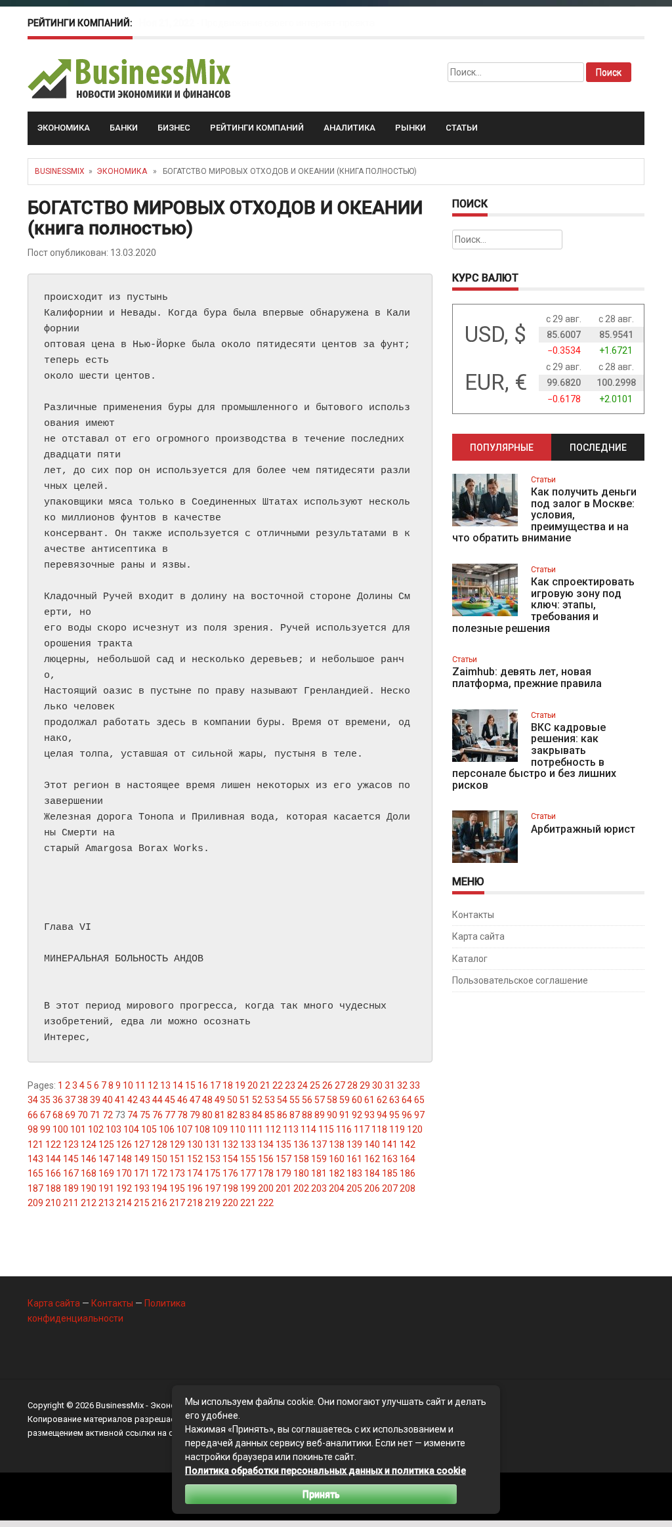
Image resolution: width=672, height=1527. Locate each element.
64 (407, 1100)
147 (106, 1159)
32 (402, 1085)
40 (107, 1100)
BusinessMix (60, 171)
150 (159, 1159)
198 (230, 1188)
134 (266, 1144)
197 (212, 1188)
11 (140, 1085)
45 (170, 1100)
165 (35, 1173)
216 (159, 1203)
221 (248, 1203)
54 (282, 1100)
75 (145, 1115)
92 (357, 1115)
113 (291, 1129)
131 (212, 1144)
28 (352, 1085)
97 (419, 1115)
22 (277, 1085)
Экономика (63, 128)
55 (294, 1100)
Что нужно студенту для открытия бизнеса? (296, 23)
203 (319, 1188)
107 (184, 1129)
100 (60, 1129)
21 (265, 1085)
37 (70, 1100)
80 (207, 1115)
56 (307, 1100)
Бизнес (174, 128)
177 (248, 1173)
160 (337, 1159)
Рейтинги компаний (257, 128)
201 (283, 1188)
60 (357, 1100)
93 (369, 1115)
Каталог (470, 958)
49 (220, 1100)
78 (182, 1115)
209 (35, 1203)
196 (195, 1188)
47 (195, 1100)
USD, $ (495, 334)
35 (45, 1100)
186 (407, 1173)
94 (382, 1115)
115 (326, 1129)
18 (227, 1085)
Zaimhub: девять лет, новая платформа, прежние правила (527, 677)
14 (178, 1085)
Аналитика (349, 128)
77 (170, 1115)
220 (230, 1203)
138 (337, 1144)
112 (273, 1129)
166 (53, 1173)
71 (95, 1115)
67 (45, 1115)
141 (390, 1144)
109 (220, 1129)
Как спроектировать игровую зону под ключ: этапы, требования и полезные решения (543, 604)
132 (230, 1144)
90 (332, 1115)
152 (195, 1159)
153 (212, 1159)
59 (344, 1100)
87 (294, 1115)
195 (177, 1188)
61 (369, 1100)
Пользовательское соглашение (520, 980)
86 (282, 1115)
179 (283, 1173)
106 (167, 1129)
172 (159, 1173)
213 (106, 1203)
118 (379, 1129)
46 (182, 1100)
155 (248, 1159)
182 (337, 1173)
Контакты (473, 915)
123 (71, 1144)
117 (361, 1129)
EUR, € (496, 382)
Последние (598, 447)
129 (177, 1144)
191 (106, 1188)
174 (195, 1173)
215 (142, 1203)
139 (354, 1144)
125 (106, 1144)
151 (177, 1159)
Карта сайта (478, 936)
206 (372, 1188)
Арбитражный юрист (583, 829)
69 (70, 1115)
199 (248, 1188)
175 (212, 1173)
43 (145, 1100)
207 (390, 1188)
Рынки (410, 128)
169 (106, 1173)
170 (124, 1173)
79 (195, 1115)
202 (301, 1188)
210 (53, 1203)
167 (71, 1173)
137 (319, 1144)
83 (245, 1115)
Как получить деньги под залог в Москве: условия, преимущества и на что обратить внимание (544, 515)
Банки (124, 128)
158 (301, 1159)
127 (142, 1144)
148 (124, 1159)
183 (354, 1173)
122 (53, 1144)
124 (88, 1144)
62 (382, 1100)
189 (71, 1188)
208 (407, 1188)
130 (195, 1144)
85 (269, 1115)
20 (252, 1085)
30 (377, 1085)
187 (35, 1188)
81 (220, 1115)
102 (96, 1129)
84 (257, 1115)
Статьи (462, 128)
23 (290, 1085)
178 (266, 1173)
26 (327, 1085)
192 (124, 1188)
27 (340, 1085)
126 (124, 1144)
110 (237, 1129)
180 (301, 1173)
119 (397, 1129)
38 (82, 1100)
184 (372, 1173)
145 (71, 1159)
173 (177, 1173)
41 (120, 1100)
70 (82, 1115)
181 (319, 1173)
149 (142, 1159)
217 (177, 1203)
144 (53, 1159)
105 (149, 1129)
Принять (321, 1494)
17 (215, 1085)
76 (157, 1115)
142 (407, 1144)
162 (372, 1159)
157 (283, 1159)
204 (337, 1188)
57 (319, 1100)
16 (203, 1085)
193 (142, 1188)
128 (159, 1144)
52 (257, 1100)
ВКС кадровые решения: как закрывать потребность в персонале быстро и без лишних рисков (534, 756)
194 (159, 1188)
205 (354, 1188)
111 (255, 1129)
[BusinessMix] (130, 78)
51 (245, 1100)
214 (124, 1203)
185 (390, 1173)
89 (319, 1115)
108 (202, 1129)
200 (266, 1188)
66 (33, 1115)
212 (88, 1203)
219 (212, 1203)
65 (419, 1100)
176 (230, 1173)
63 (394, 1100)
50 (232, 1100)
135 (283, 1144)
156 (266, 1159)
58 (332, 1100)
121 (35, 1144)
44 (157, 1100)
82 (232, 1115)
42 (132, 1100)
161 (354, 1159)
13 (165, 1085)
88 (307, 1115)
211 (71, 1203)
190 (88, 1188)
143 (35, 1159)
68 (57, 1115)
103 (113, 1129)
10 (128, 1085)
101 (78, 1129)
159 (319, 1159)
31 (390, 1085)
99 (45, 1129)
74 (132, 1115)
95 (394, 1115)
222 (266, 1203)
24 (302, 1085)
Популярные (502, 447)
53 (269, 1100)
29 (365, 1085)
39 (95, 1100)
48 (207, 1100)
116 (344, 1129)
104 (131, 1129)
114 (308, 1129)
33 (415, 1085)
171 (142, 1173)
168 (88, 1173)
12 (153, 1085)
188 (53, 1188)
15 (190, 1085)
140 (372, 1144)
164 (407, 1159)
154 (230, 1159)
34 (33, 1100)
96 (407, 1115)
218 (195, 1203)
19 (240, 1085)
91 (344, 1115)
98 (33, 1129)
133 (248, 1144)
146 (88, 1159)
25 (315, 1085)
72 (107, 1115)
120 (415, 1129)
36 (57, 1100)
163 (390, 1159)
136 (301, 1144)
